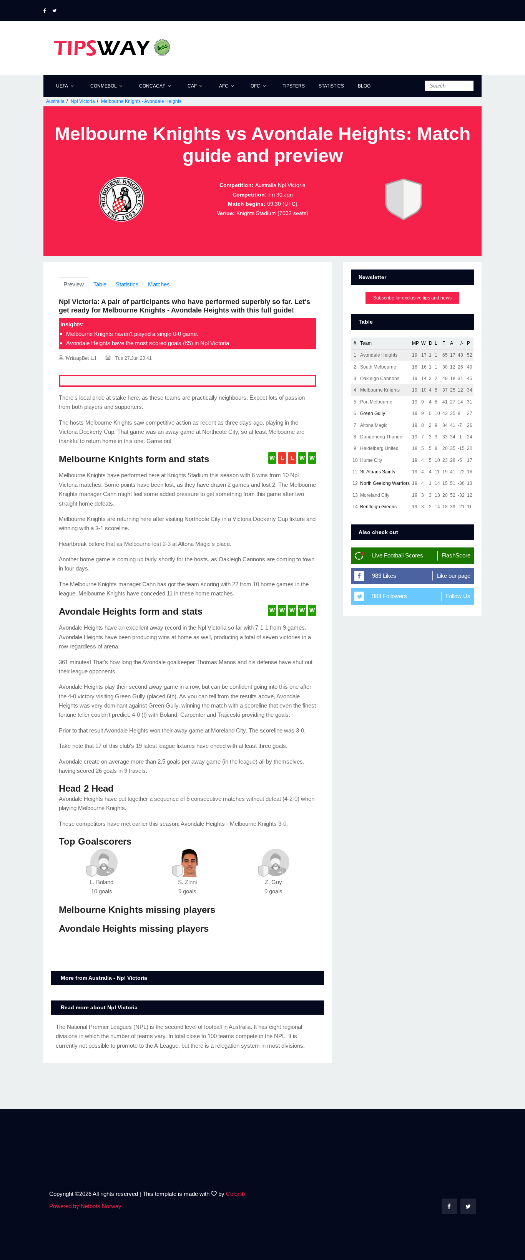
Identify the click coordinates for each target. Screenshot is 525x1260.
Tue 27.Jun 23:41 (133, 358)
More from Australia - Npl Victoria (104, 978)
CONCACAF (152, 86)
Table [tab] (99, 284)
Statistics (331, 86)
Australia (55, 101)
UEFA (62, 86)
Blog (364, 86)
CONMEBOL (103, 86)
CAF (192, 86)
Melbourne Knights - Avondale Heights (141, 101)
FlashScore (456, 555)
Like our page (453, 575)
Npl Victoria (83, 101)
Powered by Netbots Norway (85, 1206)
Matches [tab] (159, 284)
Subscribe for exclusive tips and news (412, 298)
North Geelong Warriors (385, 483)
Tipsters (293, 86)
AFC (223, 86)
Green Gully (372, 413)
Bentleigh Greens (378, 506)
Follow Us (457, 596)
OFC (255, 86)
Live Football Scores (397, 555)
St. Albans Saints (377, 472)
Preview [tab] (73, 284)
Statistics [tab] (127, 284)
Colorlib (235, 1194)
